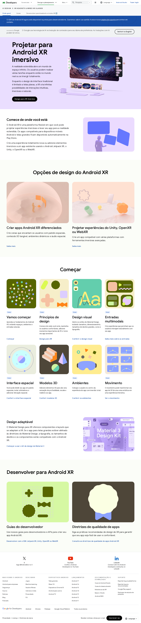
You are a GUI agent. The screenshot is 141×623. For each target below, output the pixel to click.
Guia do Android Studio (102, 583)
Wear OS (52, 584)
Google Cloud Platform (62, 609)
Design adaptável (20, 422)
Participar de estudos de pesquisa (126, 593)
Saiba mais (11, 246)
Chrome (37, 609)
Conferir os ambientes (81, 398)
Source (4, 591)
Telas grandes (53, 581)
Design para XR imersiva (25, 99)
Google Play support (124, 589)
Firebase (47, 609)
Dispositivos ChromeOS (56, 587)
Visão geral (6, 13)
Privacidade (29, 594)
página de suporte (108, 20)
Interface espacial (20, 383)
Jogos (28, 581)
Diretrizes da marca (26, 618)
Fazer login (134, 2)
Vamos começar (19, 317)
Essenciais (25, 2)
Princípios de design (49, 319)
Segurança (6, 587)
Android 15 (75, 587)
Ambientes (80, 383)
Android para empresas (10, 584)
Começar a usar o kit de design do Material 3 (25, 446)
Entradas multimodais (114, 319)
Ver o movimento (112, 398)
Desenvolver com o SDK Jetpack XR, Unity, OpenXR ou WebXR (32, 541)
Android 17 (75, 581)
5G (27, 597)
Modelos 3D (48, 383)
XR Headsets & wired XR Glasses (28, 8)
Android (5, 581)
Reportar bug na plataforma (127, 581)
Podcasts (5, 601)
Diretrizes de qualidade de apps (95, 527)
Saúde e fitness (31, 587)
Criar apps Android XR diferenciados (34, 228)
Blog (3, 597)
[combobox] (81, 2)
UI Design (6, 8)
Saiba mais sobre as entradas (117, 339)
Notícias (5, 594)
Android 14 (75, 591)
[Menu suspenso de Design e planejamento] (57, 2)
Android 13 (75, 594)
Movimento (113, 383)
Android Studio (121, 2)
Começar (10, 339)
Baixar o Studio (100, 593)
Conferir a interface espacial (19, 398)
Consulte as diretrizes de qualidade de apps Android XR (95, 541)
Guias (18, 13)
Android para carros (55, 591)
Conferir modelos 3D (48, 398)
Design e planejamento (45, 2)
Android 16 (75, 584)
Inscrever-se (114, 618)
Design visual (82, 317)
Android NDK (99, 596)
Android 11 (75, 601)
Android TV (52, 594)
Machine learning (31, 584)
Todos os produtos (80, 609)
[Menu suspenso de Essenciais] (32, 2)
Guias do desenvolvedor (25, 527)
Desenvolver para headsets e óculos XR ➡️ (41, 13)
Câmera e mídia (31, 591)
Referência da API (101, 589)
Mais (64, 2)
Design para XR (45, 339)
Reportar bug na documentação (123, 585)
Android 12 (75, 597)
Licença (15, 618)
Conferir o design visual (82, 339)
